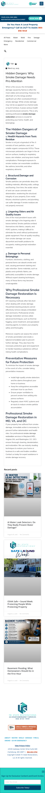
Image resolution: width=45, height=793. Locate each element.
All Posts (7, 37)
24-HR (14, 740)
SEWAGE (28, 738)
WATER (14, 738)
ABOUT (7, 738)
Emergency (8, 41)
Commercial (31, 41)
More (6, 44)
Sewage (37, 37)
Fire (29, 37)
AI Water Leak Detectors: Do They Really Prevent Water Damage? (21, 525)
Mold (23, 37)
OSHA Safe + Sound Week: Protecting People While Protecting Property (20, 604)
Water (15, 37)
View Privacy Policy (22, 746)
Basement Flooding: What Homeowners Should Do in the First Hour (21, 671)
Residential (19, 41)
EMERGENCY (22, 740)
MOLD (21, 738)
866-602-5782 (32, 752)
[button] (5, 51)
